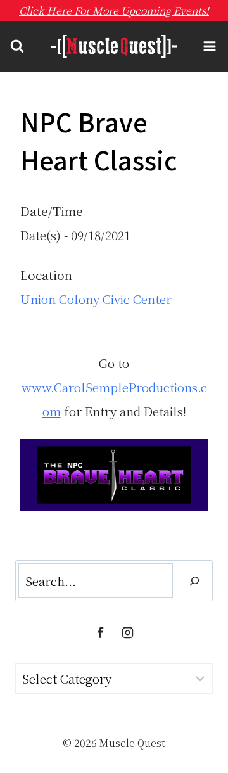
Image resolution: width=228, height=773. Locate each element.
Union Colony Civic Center (96, 298)
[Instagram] (128, 632)
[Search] (194, 580)
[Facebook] (100, 632)
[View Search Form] (17, 46)
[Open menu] (209, 46)
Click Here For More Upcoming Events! (114, 10)
